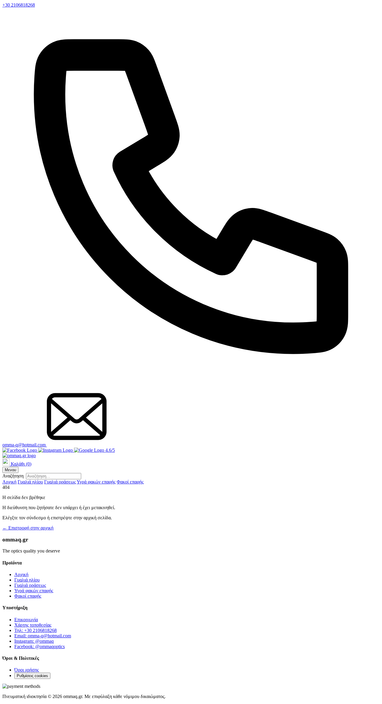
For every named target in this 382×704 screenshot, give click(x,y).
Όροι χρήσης (26, 669)
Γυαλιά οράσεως (60, 481)
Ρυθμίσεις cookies (32, 676)
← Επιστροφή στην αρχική (27, 527)
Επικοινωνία (26, 619)
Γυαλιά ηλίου (30, 481)
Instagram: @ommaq (34, 641)
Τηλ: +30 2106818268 (35, 630)
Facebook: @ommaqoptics (39, 646)
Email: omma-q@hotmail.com (42, 635)
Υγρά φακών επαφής (96, 481)
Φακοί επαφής (130, 481)
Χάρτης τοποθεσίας (32, 625)
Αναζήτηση (13, 475)
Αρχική (9, 481)
